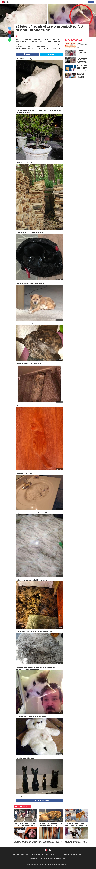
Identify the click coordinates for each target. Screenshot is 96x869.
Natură (46, 854)
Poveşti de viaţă (24, 854)
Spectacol (52, 854)
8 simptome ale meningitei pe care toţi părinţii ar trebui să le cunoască (82, 45)
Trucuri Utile (37, 854)
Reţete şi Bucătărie (67, 854)
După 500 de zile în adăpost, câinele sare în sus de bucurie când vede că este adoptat (24, 824)
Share (28, 54)
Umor (80, 854)
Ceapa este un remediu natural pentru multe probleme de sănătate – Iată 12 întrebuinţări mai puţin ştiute (81, 75)
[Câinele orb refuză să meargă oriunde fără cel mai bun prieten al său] (51, 815)
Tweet (52, 54)
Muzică (42, 854)
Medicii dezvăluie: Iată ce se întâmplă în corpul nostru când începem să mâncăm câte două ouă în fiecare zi (82, 68)
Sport (61, 854)
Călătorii (75, 854)
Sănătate (31, 854)
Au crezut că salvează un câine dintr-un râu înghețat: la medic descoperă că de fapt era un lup (82, 53)
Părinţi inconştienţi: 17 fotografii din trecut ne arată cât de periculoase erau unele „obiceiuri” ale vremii (82, 60)
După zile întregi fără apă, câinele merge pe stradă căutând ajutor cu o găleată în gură (75, 824)
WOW (83, 854)
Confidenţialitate (43, 858)
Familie (17, 854)
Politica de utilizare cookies (54, 858)
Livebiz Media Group (37, 864)
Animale (13, 854)
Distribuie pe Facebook (40, 801)
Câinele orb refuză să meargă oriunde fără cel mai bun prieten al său (50, 824)
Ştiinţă (57, 854)
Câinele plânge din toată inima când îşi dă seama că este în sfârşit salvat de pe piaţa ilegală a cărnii (50, 842)
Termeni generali (34, 858)
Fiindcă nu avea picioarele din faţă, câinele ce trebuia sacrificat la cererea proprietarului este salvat (76, 842)
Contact (64, 858)
